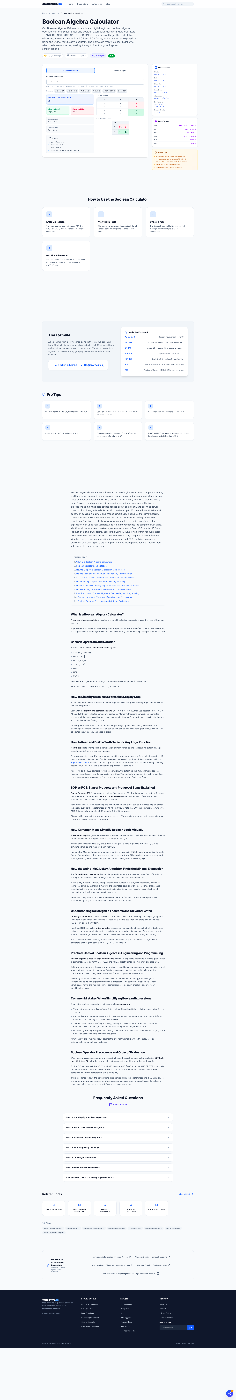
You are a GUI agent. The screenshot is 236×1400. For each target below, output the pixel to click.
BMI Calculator (87, 1309)
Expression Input (70, 70)
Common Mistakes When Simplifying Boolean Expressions (105, 597)
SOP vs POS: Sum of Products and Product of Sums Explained (105, 577)
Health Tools (125, 1326)
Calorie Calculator (88, 1322)
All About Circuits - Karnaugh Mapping (153, 1257)
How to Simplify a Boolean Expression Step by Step (100, 570)
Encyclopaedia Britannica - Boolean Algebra (111, 1257)
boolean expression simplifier (54, 1233)
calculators (50, 1299)
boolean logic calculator (116, 1228)
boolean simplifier (135, 1228)
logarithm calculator (80, 762)
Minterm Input (120, 70)
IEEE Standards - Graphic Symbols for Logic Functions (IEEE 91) (131, 1273)
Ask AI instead (118, 1104)
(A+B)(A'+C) (85, 91)
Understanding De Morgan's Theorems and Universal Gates (104, 589)
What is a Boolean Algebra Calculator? (94, 562)
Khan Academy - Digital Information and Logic (113, 1265)
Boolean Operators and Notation (91, 566)
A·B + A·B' (59, 91)
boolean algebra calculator (53, 1228)
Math (54, 13)
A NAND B (96, 91)
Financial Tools (126, 1322)
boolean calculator (73, 1228)
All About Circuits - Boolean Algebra (153, 1265)
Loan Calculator (87, 1313)
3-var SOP (122, 91)
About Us (163, 1304)
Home (70, 4)
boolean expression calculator (93, 1228)
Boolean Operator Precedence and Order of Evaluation (103, 601)
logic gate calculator (173, 1228)
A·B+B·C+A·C (72, 91)
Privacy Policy (165, 1313)
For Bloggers (125, 1318)
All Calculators (126, 1304)
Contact (163, 1309)
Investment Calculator (90, 1326)
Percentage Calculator (90, 1318)
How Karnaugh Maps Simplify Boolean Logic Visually (100, 581)
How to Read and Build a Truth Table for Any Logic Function (104, 573)
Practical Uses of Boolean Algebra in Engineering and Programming (107, 593)
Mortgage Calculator (89, 1304)
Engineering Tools (127, 1331)
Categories (97, 4)
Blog (108, 4)
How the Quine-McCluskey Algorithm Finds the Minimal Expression (107, 585)
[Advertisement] (170, 36)
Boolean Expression (54, 77)
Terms (184, 1343)
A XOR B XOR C (109, 91)
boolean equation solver (153, 1228)
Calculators (82, 4)
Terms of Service (166, 1318)
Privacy (177, 1343)
